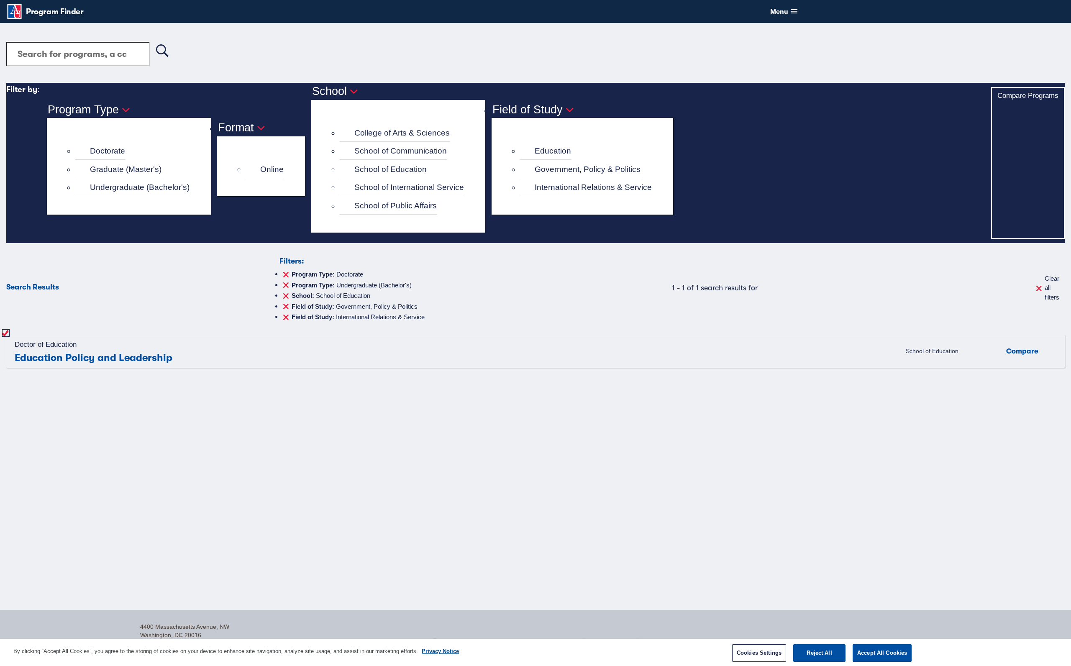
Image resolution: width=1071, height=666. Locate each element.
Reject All (819, 653)
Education (553, 150)
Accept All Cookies (882, 653)
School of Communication (400, 150)
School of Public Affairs (395, 205)
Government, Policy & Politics (588, 169)
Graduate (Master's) (125, 169)
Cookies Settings (759, 653)
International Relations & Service (593, 187)
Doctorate (107, 150)
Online (272, 169)
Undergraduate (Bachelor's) (140, 187)
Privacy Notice (440, 651)
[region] (535, 652)
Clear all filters (1052, 288)
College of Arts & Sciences (402, 132)
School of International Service (409, 187)
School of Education (390, 169)
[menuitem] (132, 151)
